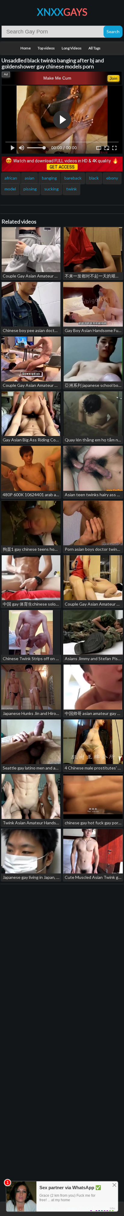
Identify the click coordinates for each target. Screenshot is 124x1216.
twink (71, 188)
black (94, 177)
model (10, 188)
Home (25, 48)
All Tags (94, 48)
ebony (112, 177)
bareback (73, 177)
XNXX (62, 12)
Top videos (46, 48)
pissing (30, 188)
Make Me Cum (57, 78)
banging (49, 177)
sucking (51, 188)
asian (29, 177)
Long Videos (72, 48)
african (11, 177)
